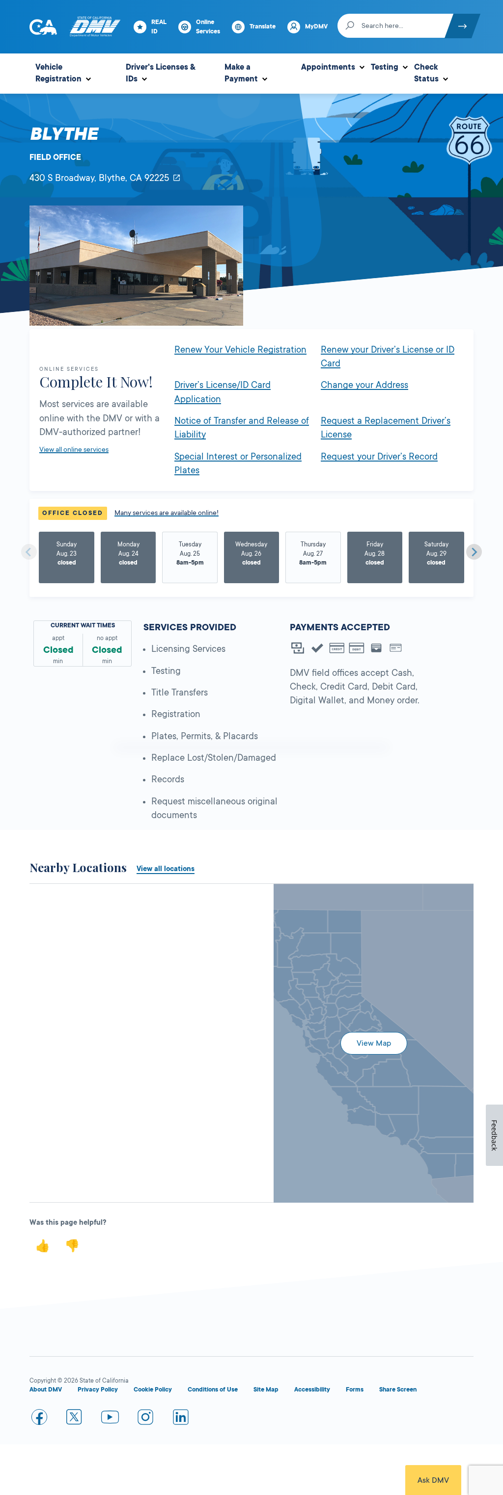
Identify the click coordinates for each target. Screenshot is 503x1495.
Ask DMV (433, 1480)
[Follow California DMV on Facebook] (39, 1419)
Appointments (328, 67)
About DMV (45, 1389)
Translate (263, 26)
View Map (374, 1043)
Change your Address (364, 385)
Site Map (266, 1389)
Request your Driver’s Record (379, 457)
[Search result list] (151, 884)
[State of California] (43, 27)
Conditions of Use (213, 1389)
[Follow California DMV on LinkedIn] (181, 1419)
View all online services (74, 449)
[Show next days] (474, 552)
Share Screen (398, 1389)
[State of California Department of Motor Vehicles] (95, 27)
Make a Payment (241, 73)
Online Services (208, 27)
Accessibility (312, 1389)
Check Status (426, 73)
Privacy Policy (98, 1389)
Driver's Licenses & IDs (161, 73)
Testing (384, 67)
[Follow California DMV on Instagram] (145, 1419)
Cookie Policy (153, 1389)
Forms (354, 1389)
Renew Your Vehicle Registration (240, 350)
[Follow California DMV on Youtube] (110, 1419)
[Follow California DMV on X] (74, 1419)
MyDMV (316, 26)
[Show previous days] (29, 552)
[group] (66, 557)
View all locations (166, 869)
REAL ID (159, 27)
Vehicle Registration (58, 73)
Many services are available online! (166, 512)
